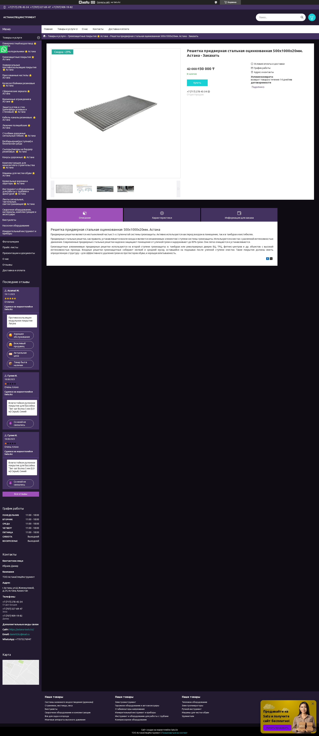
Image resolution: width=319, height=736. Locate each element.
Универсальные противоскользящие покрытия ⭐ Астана (19, 67)
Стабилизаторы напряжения (130, 709)
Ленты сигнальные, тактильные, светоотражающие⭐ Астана (18, 201)
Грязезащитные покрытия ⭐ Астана (88, 36)
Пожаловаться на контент (175, 733)
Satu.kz (174, 730)
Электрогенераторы (192, 705)
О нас (85, 29)
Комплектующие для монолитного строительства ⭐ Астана (18, 165)
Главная (48, 29)
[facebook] (267, 259)
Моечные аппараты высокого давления (65, 719)
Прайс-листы (10, 247)
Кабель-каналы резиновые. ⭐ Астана (19, 118)
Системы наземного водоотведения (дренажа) (69, 702)
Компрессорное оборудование (131, 719)
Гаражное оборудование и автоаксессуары (137, 705)
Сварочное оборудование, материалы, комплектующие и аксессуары (19, 212)
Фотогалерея (10, 241)
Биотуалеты (9, 220)
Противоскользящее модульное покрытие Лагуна (21, 320)
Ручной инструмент (192, 709)
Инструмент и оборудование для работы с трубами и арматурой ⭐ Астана (18, 191)
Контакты (98, 29)
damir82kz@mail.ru (20, 634)
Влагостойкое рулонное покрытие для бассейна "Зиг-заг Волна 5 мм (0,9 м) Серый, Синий (22, 407)
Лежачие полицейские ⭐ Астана (16, 126)
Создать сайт (103, 2)
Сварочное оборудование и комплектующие (68, 712)
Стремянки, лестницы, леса (59, 705)
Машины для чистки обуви (195, 712)
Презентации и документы (18, 253)
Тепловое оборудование (194, 702)
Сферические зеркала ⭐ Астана (16, 92)
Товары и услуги (66, 29)
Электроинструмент (125, 702)
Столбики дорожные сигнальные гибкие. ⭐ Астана (19, 134)
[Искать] (302, 17)
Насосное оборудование (15, 225)
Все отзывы (20, 494)
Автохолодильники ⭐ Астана (19, 51)
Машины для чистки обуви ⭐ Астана (18, 174)
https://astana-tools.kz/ (21, 629)
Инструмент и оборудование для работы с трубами (141, 716)
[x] (271, 259)
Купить (197, 82)
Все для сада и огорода (57, 716)
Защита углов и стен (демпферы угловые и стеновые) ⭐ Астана (14, 109)
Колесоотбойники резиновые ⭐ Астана (18, 84)
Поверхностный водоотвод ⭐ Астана (19, 44)
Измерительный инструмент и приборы (19, 232)
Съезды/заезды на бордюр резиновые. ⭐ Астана (17, 150)
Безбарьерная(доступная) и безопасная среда (17, 142)
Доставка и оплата (118, 29)
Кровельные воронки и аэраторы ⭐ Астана (15, 182)
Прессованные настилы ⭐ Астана (17, 76)
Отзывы (7, 264)
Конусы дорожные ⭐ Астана (18, 157)
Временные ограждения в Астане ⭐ (16, 100)
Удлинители (188, 716)
